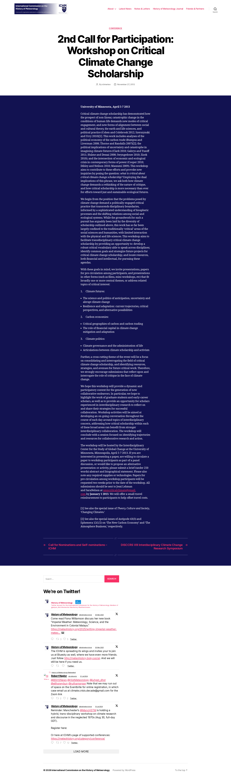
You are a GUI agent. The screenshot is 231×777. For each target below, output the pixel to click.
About (111, 8)
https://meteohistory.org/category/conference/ (78, 738)
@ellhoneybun (59, 683)
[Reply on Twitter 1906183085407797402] (53, 639)
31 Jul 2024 (84, 676)
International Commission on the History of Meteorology (81, 770)
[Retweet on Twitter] (50, 672)
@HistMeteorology (78, 680)
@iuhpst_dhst (98, 680)
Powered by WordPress (124, 770)
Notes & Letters (142, 8)
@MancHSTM (88, 710)
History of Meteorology (64, 614)
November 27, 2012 (126, 84)
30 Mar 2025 (99, 615)
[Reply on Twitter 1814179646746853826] (53, 743)
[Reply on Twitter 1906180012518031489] (53, 666)
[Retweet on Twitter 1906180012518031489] (58, 666)
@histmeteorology (85, 615)
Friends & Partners (195, 8)
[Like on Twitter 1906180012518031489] (64, 666)
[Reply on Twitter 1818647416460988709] (53, 698)
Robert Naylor (59, 675)
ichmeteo (106, 84)
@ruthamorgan (77, 683)
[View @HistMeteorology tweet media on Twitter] (63, 633)
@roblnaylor (72, 676)
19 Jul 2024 (99, 706)
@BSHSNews (59, 680)
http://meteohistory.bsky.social (82, 658)
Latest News (125, 8)
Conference (115, 28)
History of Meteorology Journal (168, 8)
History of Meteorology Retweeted (64, 672)
